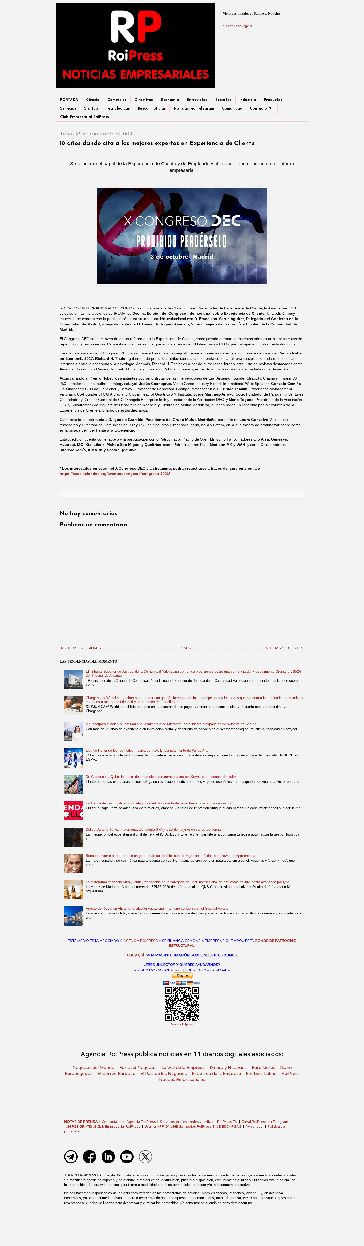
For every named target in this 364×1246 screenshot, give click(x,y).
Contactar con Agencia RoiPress (129, 1122)
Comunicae (232, 109)
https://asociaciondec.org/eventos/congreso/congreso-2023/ (115, 473)
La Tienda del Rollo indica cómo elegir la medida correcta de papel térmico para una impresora (158, 803)
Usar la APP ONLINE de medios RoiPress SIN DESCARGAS (192, 1126)
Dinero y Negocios (228, 1067)
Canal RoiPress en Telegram (264, 1122)
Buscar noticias (152, 109)
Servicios (68, 109)
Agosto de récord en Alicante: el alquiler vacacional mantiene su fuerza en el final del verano (157, 908)
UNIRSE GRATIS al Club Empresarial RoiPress (103, 1126)
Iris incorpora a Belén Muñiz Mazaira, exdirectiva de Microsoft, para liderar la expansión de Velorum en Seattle (171, 724)
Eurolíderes (263, 1067)
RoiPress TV (227, 1122)
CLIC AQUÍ (135, 955)
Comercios (117, 100)
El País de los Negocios (163, 1073)
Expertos (223, 100)
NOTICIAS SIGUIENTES (283, 648)
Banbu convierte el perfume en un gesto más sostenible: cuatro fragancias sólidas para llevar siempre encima (170, 856)
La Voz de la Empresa (183, 1067)
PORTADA (69, 100)
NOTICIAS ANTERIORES (81, 648)
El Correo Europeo (116, 1073)
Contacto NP (262, 109)
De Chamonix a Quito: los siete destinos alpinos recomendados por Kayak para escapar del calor (161, 777)
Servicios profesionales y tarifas (186, 1122)
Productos (273, 100)
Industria (248, 100)
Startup (91, 109)
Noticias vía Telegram (194, 109)
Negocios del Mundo (93, 1067)
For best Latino (261, 1073)
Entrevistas (197, 100)
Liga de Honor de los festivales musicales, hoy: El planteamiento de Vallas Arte (147, 750)
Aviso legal (254, 1126)
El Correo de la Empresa (216, 1073)
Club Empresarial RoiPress (84, 117)
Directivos (144, 100)
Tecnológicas (118, 109)
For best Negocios (137, 1067)
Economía (170, 100)
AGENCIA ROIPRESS (140, 941)
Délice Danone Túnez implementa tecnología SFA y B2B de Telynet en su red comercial (153, 830)
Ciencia (92, 100)
